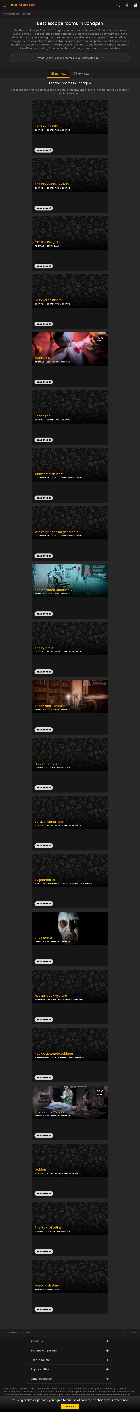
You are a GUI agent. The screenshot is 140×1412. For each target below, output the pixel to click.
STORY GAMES (54, 246)
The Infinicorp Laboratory (53, 590)
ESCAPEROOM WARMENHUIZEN (68, 999)
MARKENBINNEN (42, 477)
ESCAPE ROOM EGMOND (58, 767)
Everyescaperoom (11, 14)
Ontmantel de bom (49, 474)
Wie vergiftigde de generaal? (56, 532)
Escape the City (46, 126)
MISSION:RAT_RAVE (48, 242)
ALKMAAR (39, 246)
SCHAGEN (39, 188)
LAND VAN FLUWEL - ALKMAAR (77, 883)
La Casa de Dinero (48, 300)
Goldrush (41, 1169)
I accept (70, 1406)
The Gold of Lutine (48, 1227)
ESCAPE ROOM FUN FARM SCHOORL (64, 651)
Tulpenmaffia (45, 880)
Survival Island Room (50, 822)
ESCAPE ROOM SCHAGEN (59, 188)
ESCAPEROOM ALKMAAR (58, 361)
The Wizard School (48, 706)
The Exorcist (43, 938)
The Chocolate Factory (52, 184)
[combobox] (127, 5)
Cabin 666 (42, 358)
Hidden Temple (46, 764)
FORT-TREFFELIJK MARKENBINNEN (68, 477)
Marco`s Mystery (47, 1285)
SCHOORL (39, 651)
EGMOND (39, 767)
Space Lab (43, 416)
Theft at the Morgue (49, 1111)
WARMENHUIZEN (42, 999)
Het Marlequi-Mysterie (51, 996)
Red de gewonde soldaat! (54, 1053)
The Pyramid (44, 648)
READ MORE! (44, 208)
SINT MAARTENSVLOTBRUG (47, 883)
